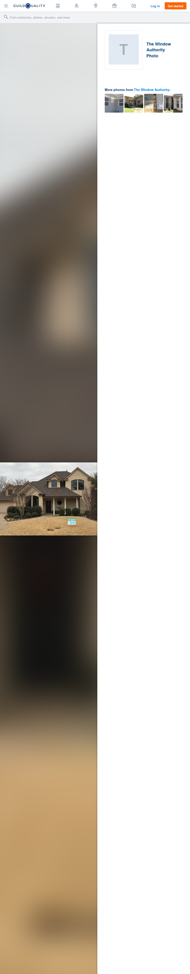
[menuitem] (58, 6)
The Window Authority (151, 89)
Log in (155, 6)
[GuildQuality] (29, 5)
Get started (175, 6)
